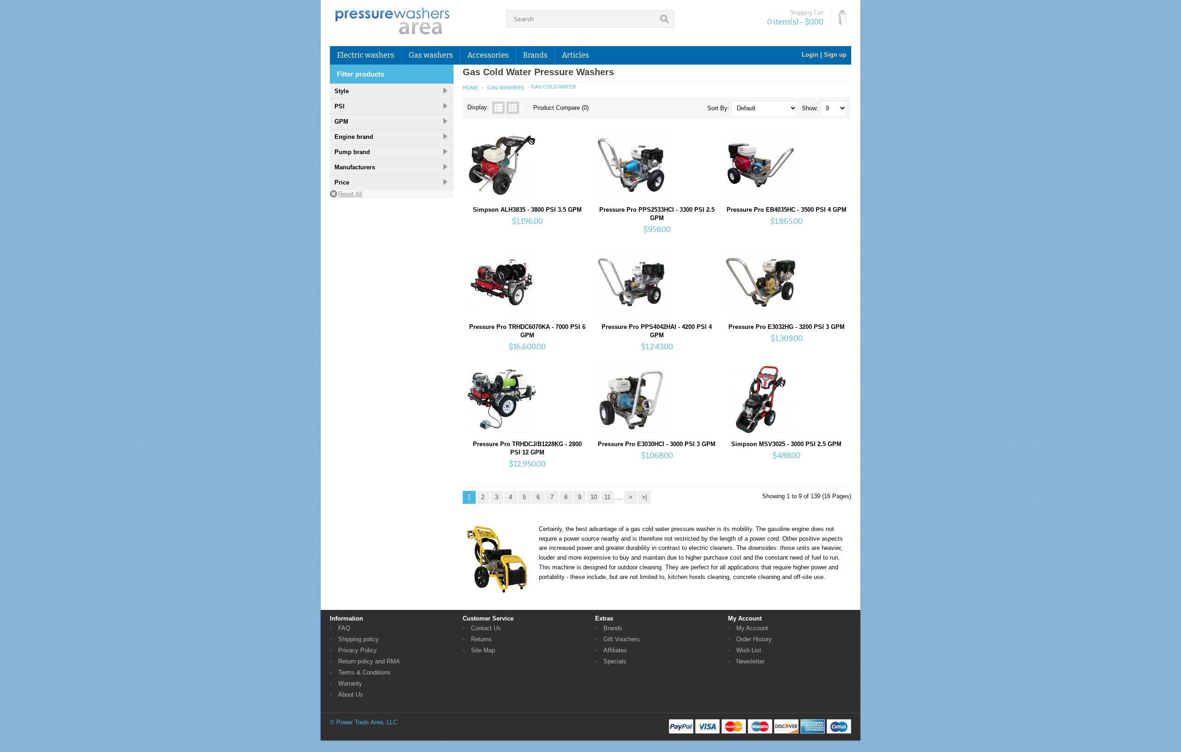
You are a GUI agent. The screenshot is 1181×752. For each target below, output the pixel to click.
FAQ (344, 628)
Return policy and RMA (369, 661)
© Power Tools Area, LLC (363, 722)
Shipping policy (358, 639)
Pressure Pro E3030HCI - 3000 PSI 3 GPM (657, 444)
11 (607, 497)
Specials (614, 661)
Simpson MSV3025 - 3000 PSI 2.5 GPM (786, 444)
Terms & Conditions (364, 672)
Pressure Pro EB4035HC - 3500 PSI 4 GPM (787, 209)
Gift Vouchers (621, 639)
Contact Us (486, 628)
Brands (612, 628)
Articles (575, 55)
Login (810, 54)
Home (470, 87)
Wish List (748, 650)
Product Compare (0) (561, 107)
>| (644, 497)
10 (593, 497)
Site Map (483, 650)
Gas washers (431, 55)
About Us (350, 694)
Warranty (350, 683)
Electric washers (365, 55)
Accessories (488, 55)
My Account (752, 628)
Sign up (835, 54)
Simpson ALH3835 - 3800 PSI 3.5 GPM (527, 209)
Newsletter (750, 661)
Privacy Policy (357, 650)
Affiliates (615, 650)
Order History (754, 639)
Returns (481, 639)
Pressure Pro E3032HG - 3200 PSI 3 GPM (786, 326)
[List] (498, 107)
